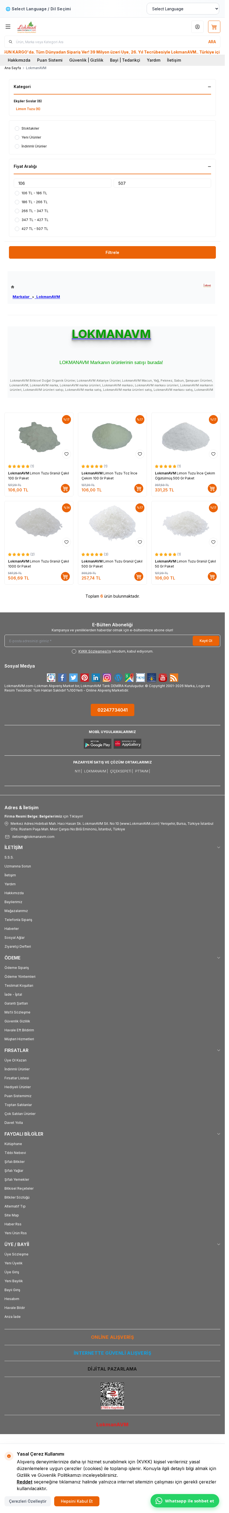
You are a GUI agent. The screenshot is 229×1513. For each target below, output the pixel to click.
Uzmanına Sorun (17, 866)
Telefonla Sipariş (18, 920)
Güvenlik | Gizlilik (86, 60)
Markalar (22, 296)
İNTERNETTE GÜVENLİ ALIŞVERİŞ (112, 1353)
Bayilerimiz (13, 902)
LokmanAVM (47, 296)
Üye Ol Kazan (15, 1060)
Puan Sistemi (50, 60)
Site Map (11, 1215)
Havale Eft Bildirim (19, 1030)
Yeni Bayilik (13, 1281)
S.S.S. (9, 857)
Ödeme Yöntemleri (19, 976)
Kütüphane (13, 1144)
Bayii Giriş (12, 1290)
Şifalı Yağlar (13, 1170)
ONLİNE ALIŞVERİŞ (112, 1337)
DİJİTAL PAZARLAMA (112, 1369)
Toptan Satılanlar (18, 1105)
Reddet (24, 1482)
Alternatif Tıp (15, 1206)
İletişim (174, 60)
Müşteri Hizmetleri (19, 1039)
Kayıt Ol (206, 641)
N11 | (78, 771)
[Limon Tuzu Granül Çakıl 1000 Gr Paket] (39, 525)
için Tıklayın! (43, 816)
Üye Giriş (11, 1272)
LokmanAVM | (96, 771)
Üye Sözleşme (16, 1254)
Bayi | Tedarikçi (125, 60)
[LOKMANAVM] (207, 285)
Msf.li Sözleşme (17, 1012)
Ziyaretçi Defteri (17, 946)
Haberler (11, 929)
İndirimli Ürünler (17, 1069)
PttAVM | (142, 771)
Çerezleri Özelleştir (27, 1501)
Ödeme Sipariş (16, 968)
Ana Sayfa (12, 68)
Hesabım (11, 1299)
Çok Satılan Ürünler (19, 1114)
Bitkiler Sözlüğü (17, 1197)
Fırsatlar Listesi (16, 1078)
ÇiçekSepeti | (121, 771)
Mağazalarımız (16, 911)
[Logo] (44, 26)
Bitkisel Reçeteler (19, 1188)
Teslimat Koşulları (18, 985)
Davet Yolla (13, 1123)
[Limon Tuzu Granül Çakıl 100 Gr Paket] (39, 437)
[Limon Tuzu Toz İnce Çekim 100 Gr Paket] (112, 437)
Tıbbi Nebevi (15, 1153)
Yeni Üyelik (13, 1263)
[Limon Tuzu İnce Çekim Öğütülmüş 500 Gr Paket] (186, 437)
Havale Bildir (14, 1308)
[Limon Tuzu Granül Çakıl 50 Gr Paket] (186, 525)
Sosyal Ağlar (14, 937)
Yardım (153, 60)
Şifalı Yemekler (16, 1179)
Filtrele (112, 252)
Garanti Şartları (16, 1003)
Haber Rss (13, 1224)
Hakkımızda (19, 60)
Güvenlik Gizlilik (17, 1021)
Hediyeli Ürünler (17, 1087)
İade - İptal (13, 994)
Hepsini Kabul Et (77, 1501)
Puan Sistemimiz (18, 1096)
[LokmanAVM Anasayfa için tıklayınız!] (35, 286)
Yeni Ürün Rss (15, 1233)
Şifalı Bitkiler (14, 1162)
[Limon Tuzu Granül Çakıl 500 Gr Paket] (112, 525)
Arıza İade (12, 1317)
